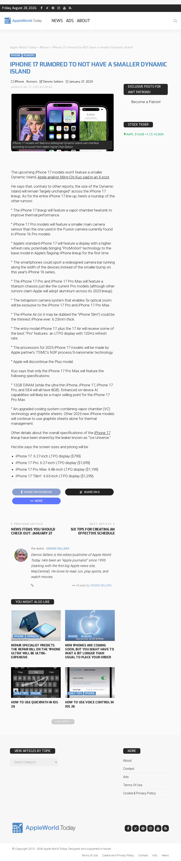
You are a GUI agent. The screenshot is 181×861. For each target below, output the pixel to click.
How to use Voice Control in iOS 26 (89, 704)
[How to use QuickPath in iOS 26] (36, 682)
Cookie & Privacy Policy (139, 793)
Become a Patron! (145, 102)
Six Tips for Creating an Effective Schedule (93, 531)
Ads (70, 20)
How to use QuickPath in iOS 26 (34, 704)
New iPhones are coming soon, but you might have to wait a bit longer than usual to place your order (89, 651)
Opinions (33, 636)
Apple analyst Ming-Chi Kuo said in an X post (73, 177)
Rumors (29, 55)
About (83, 20)
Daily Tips (21, 693)
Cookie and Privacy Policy (118, 855)
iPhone (16, 55)
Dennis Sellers (53, 81)
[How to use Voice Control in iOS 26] (90, 682)
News (57, 20)
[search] (175, 21)
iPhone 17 (102, 432)
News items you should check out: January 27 (33, 531)
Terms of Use (132, 785)
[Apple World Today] (23, 20)
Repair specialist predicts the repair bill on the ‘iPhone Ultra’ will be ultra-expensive (35, 651)
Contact (128, 768)
